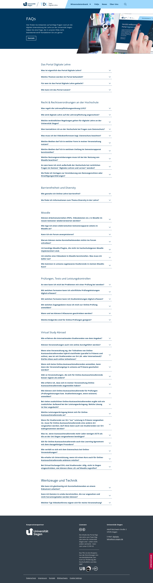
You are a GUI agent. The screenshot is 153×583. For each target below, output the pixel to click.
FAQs (96, 4)
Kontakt (31, 38)
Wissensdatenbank (79, 4)
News (104, 4)
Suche (125, 4)
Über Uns (114, 4)
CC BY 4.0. (90, 546)
